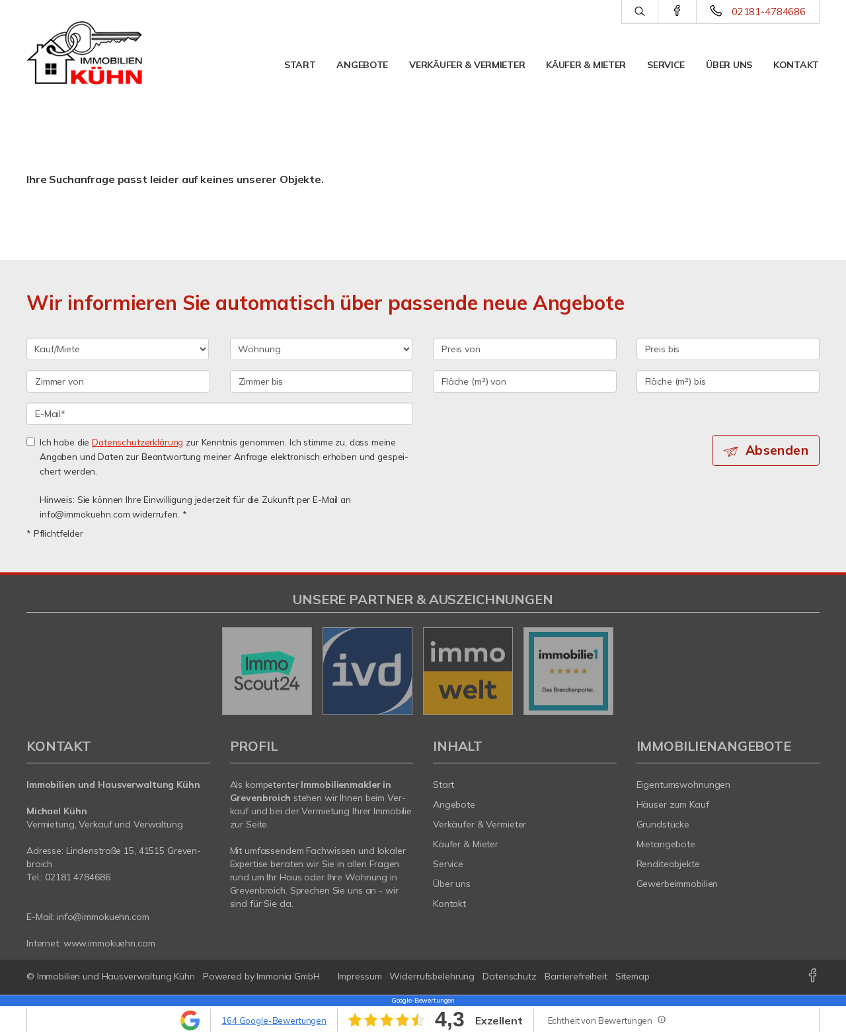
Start (300, 65)
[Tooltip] (661, 1019)
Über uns (729, 65)
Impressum (360, 976)
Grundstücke (663, 824)
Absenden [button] (777, 450)
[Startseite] (84, 53)
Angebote (362, 65)
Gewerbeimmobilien (677, 884)
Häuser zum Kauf (672, 804)
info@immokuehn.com (103, 917)
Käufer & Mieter (586, 65)
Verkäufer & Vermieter (467, 65)
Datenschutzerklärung (137, 441)
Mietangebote (666, 844)
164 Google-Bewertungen (274, 1020)
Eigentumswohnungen (683, 784)
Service (666, 65)
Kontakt (796, 65)
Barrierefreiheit (576, 976)
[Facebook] (677, 11)
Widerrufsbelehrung (432, 976)
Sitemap (632, 976)
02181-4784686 (769, 11)
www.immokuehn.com (109, 943)
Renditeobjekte (668, 864)
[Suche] (639, 12)
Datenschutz (509, 976)
